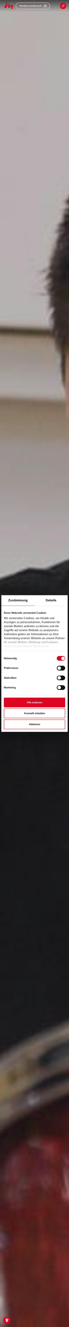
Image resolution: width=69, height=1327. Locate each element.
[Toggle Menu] (63, 6)
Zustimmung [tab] (18, 600)
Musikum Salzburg (9, 6)
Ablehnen (34, 724)
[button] (6, 1320)
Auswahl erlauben (34, 713)
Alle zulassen (34, 702)
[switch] (61, 668)
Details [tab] (51, 600)
